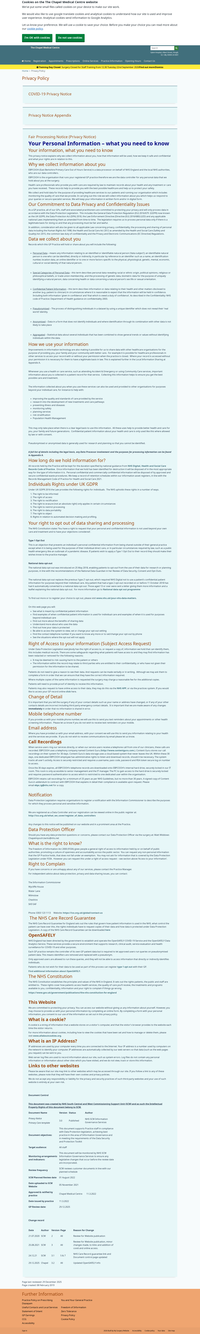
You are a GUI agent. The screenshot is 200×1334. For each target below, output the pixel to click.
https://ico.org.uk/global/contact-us (83, 913)
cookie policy (35, 28)
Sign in (24, 1331)
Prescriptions (73, 61)
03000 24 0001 (173, 55)
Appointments (56, 61)
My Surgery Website (121, 1331)
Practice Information (111, 61)
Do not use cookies (70, 37)
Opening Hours (133, 61)
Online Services (90, 61)
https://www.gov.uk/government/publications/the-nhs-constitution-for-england (72, 993)
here (107, 930)
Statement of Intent (32, 1311)
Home (27, 61)
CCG (24, 1319)
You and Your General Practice (76, 1300)
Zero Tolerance (68, 1311)
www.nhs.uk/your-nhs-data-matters (116, 598)
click (68, 691)
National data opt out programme (121, 589)
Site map (171, 1331)
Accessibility (28, 1323)
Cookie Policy (68, 1319)
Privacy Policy (68, 1315)
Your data (161, 1331)
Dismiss (159, 67)
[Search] (176, 48)
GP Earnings (28, 1315)
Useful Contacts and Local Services (40, 1307)
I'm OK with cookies (37, 37)
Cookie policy (150, 1331)
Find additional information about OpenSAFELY (54, 971)
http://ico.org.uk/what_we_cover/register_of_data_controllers (62, 815)
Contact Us (149, 61)
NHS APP (121, 688)
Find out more (147, 67)
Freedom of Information (73, 1307)
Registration (39, 61)
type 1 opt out (124, 967)
